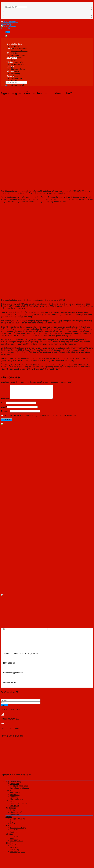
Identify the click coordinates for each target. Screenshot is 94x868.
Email (4, 407)
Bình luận (5, 399)
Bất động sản (12, 58)
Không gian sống (17, 62)
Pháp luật (14, 80)
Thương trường (16, 799)
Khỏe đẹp (14, 839)
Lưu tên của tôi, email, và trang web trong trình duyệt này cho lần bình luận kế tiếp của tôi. (40, 415)
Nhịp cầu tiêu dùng (14, 44)
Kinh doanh (14, 795)
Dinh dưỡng (15, 74)
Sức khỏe (10, 71)
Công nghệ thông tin (18, 55)
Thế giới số (14, 806)
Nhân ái (14, 78)
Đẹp (12, 821)
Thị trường (15, 46)
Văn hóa (10, 62)
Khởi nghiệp (15, 51)
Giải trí (12, 823)
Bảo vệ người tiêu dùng (19, 788)
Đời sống (10, 76)
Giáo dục (10, 67)
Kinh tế (9, 48)
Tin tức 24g (14, 849)
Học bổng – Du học (18, 69)
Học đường (14, 830)
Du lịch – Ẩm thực (17, 64)
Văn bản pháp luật (17, 85)
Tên (3, 403)
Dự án (13, 60)
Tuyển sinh (14, 832)
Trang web (5, 411)
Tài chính (14, 797)
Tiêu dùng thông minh (19, 48)
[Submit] (6, 85)
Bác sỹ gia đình (16, 841)
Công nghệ (11, 53)
